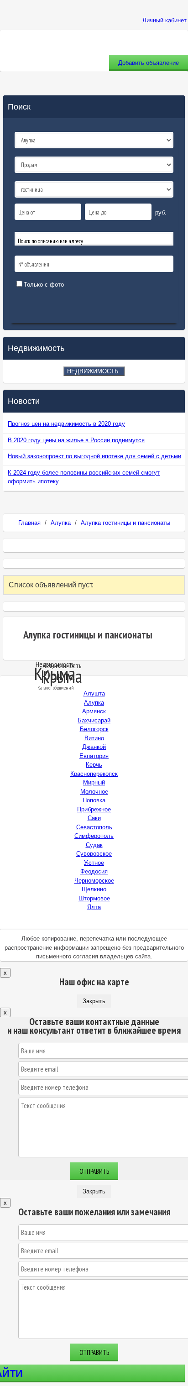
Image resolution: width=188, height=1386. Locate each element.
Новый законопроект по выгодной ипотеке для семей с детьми (94, 456)
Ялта (94, 907)
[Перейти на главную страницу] (94, 11)
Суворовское (94, 853)
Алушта (94, 693)
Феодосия (94, 871)
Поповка (94, 800)
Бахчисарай (94, 720)
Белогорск (94, 729)
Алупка (61, 522)
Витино (94, 738)
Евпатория (94, 756)
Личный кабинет (164, 20)
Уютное (94, 862)
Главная (29, 522)
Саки (94, 818)
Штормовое (94, 898)
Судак (94, 845)
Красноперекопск (94, 773)
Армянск (94, 711)
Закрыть (94, 1001)
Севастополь (94, 827)
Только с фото (44, 284)
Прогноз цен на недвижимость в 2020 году (66, 423)
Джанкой (94, 746)
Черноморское (94, 880)
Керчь (94, 764)
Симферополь (94, 835)
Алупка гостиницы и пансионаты (125, 522)
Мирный (94, 782)
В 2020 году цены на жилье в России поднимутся (76, 440)
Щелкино (94, 889)
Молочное (94, 791)
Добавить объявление (148, 62)
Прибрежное (94, 809)
